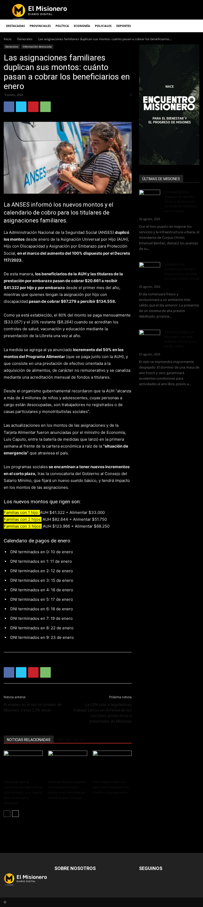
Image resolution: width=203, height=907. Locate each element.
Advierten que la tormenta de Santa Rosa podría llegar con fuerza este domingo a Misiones (23, 792)
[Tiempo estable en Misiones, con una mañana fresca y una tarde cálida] (149, 337)
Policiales (103, 26)
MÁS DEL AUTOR (71, 740)
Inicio (7, 39)
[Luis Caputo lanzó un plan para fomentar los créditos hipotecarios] (112, 764)
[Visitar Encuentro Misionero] (169, 104)
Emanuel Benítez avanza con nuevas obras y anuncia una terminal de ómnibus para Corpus (180, 201)
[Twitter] (21, 106)
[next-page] (15, 813)
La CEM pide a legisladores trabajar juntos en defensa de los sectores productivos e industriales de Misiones (102, 713)
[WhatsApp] (45, 106)
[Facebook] (9, 106)
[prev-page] (7, 813)
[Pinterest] (33, 106)
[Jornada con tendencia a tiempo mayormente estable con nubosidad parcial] (149, 269)
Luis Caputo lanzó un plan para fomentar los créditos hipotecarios (111, 787)
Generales (25, 39)
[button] (193, 26)
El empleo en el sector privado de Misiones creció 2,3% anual (33, 707)
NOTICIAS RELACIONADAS (28, 740)
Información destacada (37, 46)
